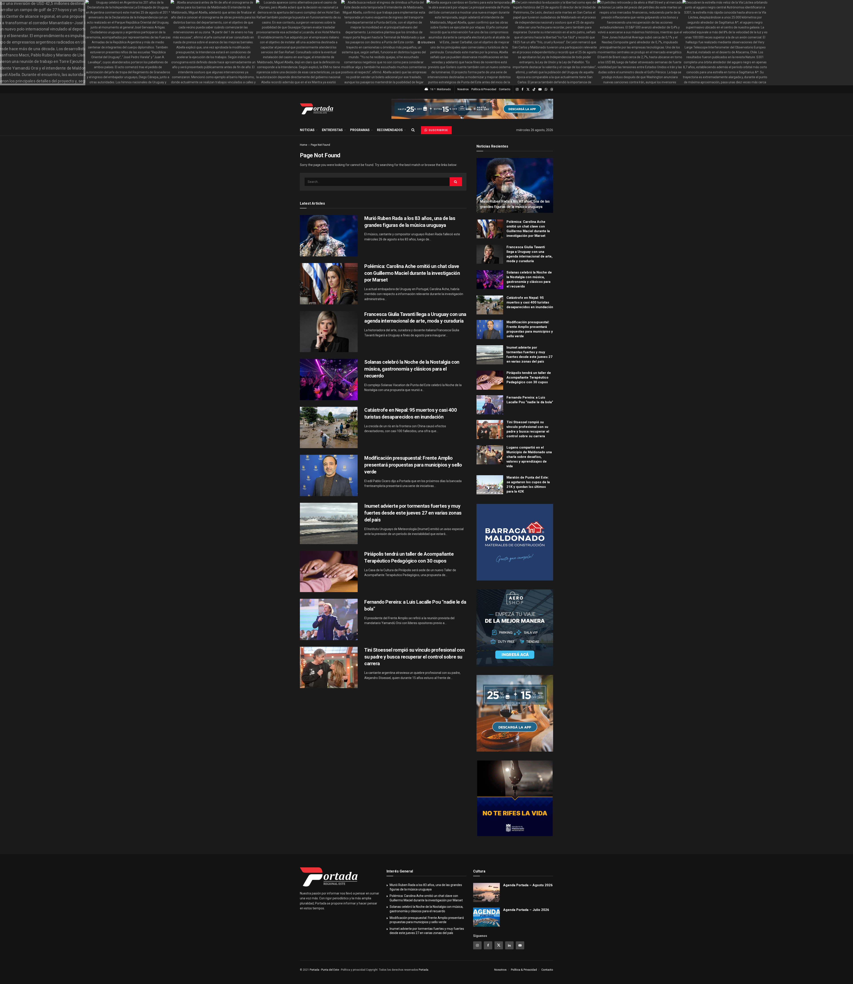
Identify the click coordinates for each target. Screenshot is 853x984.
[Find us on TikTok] (534, 90)
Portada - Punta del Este (324, 969)
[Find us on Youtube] (540, 89)
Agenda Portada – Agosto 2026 (528, 885)
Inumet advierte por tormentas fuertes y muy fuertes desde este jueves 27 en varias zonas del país (413, 513)
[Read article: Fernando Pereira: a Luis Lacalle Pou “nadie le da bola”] (329, 619)
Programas (360, 130)
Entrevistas (332, 130)
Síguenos (427, 42)
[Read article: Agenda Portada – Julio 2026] (486, 917)
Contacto (504, 89)
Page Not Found (320, 144)
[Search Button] (413, 130)
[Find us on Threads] (551, 90)
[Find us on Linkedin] (509, 945)
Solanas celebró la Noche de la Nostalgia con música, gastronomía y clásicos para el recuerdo (411, 369)
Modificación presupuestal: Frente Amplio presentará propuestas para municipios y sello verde (413, 465)
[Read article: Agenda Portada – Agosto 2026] (486, 892)
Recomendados (390, 130)
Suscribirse (438, 130)
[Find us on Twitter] (528, 89)
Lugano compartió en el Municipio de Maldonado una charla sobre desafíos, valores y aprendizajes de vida (529, 456)
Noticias (307, 130)
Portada (423, 969)
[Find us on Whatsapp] (546, 89)
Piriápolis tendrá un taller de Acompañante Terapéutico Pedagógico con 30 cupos (528, 377)
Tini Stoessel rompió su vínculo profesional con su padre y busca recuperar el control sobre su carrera (414, 657)
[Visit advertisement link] (472, 109)
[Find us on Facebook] (522, 89)
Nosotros (463, 89)
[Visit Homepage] (316, 108)
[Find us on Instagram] (517, 89)
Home (303, 144)
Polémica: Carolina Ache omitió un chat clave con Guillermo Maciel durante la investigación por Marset (412, 273)
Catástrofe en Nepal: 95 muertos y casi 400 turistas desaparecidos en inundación (529, 302)
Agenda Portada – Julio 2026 (526, 910)
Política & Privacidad (483, 89)
